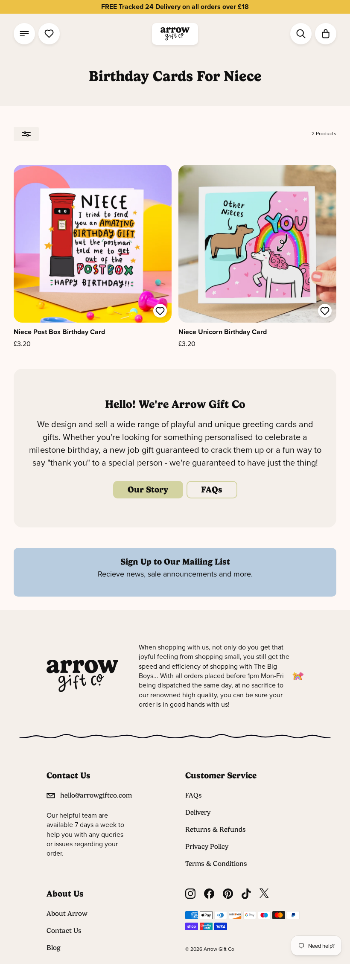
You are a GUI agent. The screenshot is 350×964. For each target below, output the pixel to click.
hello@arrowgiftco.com (96, 795)
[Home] (175, 34)
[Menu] (24, 33)
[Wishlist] (49, 33)
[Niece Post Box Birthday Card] (93, 244)
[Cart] (325, 33)
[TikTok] (246, 893)
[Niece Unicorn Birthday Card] (257, 244)
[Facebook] (209, 893)
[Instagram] (190, 893)
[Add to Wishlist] (160, 312)
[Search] (301, 33)
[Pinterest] (228, 893)
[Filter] (26, 134)
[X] (264, 893)
